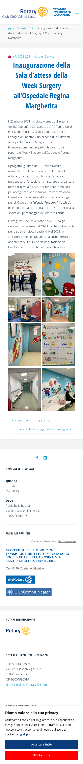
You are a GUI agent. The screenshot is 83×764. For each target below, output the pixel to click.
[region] (41, 735)
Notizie (38, 56)
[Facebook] (37, 458)
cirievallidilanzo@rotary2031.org (27, 685)
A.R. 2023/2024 (24, 28)
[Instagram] (45, 458)
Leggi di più (22, 734)
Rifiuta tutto (41, 755)
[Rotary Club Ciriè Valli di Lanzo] (37, 12)
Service (50, 56)
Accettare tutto (41, 744)
